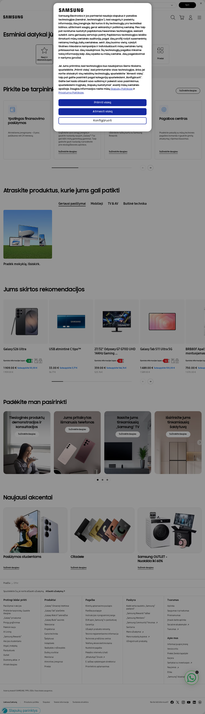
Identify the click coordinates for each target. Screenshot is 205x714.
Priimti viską (102, 102)
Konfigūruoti (102, 120)
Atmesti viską (103, 111)
